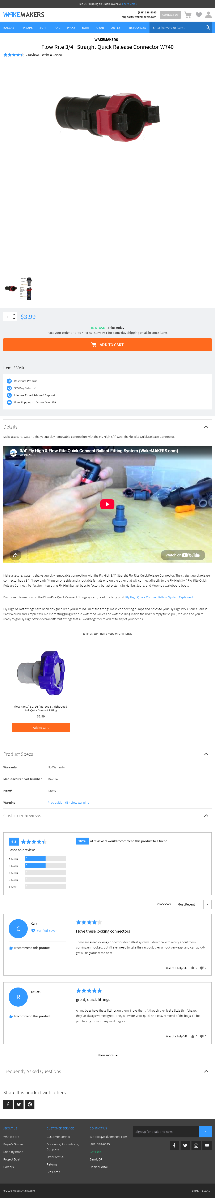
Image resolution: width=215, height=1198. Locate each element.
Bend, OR (96, 1159)
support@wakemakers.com (139, 17)
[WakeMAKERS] (23, 14)
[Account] (208, 15)
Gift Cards (53, 1172)
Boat (86, 27)
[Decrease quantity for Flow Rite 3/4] (14, 318)
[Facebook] (8, 1104)
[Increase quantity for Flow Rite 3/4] (14, 315)
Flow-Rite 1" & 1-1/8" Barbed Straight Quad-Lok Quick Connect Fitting (41, 708)
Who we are (11, 1136)
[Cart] (187, 15)
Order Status (55, 1157)
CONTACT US (170, 15)
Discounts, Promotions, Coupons (63, 1146)
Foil (57, 27)
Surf (43, 27)
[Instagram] (196, 1145)
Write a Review (52, 55)
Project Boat (11, 1159)
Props (28, 27)
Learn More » (129, 4)
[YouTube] (207, 1145)
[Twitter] (19, 1104)
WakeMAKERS (106, 39)
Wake (71, 27)
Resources (137, 27)
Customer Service (59, 1136)
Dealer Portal (99, 1167)
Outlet (116, 27)
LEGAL (206, 1191)
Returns (52, 1164)
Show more (105, 1055)
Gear (100, 27)
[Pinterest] (29, 1104)
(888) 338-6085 (147, 12)
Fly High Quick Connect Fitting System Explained (159, 597)
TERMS (194, 1191)
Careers (8, 1167)
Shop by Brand (13, 1152)
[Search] (208, 27)
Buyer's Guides (13, 1144)
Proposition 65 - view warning (68, 802)
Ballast (9, 27)
